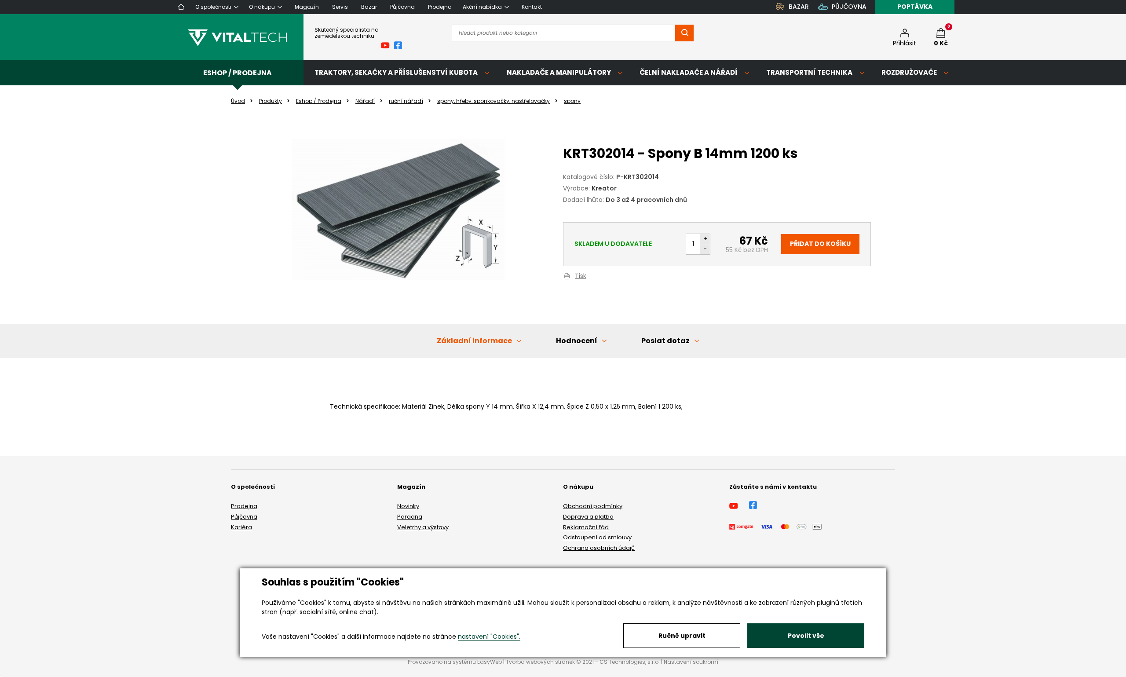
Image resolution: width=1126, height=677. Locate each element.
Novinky (408, 506)
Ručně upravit (682, 635)
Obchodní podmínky (592, 506)
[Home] (181, 7)
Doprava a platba (588, 516)
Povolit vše (806, 635)
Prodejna (244, 506)
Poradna (409, 516)
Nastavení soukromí (691, 662)
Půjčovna (244, 516)
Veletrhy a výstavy (423, 527)
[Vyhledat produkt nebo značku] (684, 33)
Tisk (580, 276)
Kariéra (241, 527)
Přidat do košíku (820, 243)
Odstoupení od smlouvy (597, 537)
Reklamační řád (586, 527)
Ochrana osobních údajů (599, 548)
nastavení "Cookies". (489, 636)
